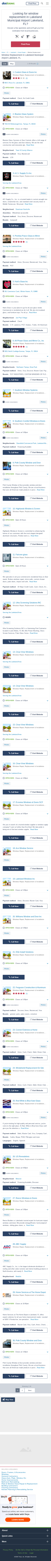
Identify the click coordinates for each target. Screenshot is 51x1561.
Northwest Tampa (22, 367)
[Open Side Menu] (47, 3)
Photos (6, 93)
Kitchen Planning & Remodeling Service (17, 1489)
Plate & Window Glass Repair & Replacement (19, 1484)
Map (12, 64)
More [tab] (4, 1542)
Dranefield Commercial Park (26, 443)
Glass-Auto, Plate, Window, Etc (14, 1478)
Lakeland (13, 52)
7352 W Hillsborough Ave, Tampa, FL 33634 (19, 124)
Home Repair (22, 52)
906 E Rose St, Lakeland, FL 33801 (17, 83)
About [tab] (4, 1530)
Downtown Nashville (23, 209)
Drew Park (33, 367)
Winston (18, 1179)
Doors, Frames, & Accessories (14, 1472)
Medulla (18, 1276)
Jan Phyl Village (21, 318)
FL (8, 52)
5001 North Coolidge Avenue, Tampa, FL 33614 (21, 351)
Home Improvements (10, 1480)
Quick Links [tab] (7, 1536)
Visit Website (37, 104)
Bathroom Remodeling (10, 1482)
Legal (31, 1553)
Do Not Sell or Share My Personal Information (32, 1550)
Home (3, 52)
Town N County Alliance (24, 150)
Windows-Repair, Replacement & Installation (28, 75)
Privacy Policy (8, 1550)
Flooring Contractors (10, 1488)
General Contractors (10, 1476)
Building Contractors (10, 1486)
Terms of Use (22, 1553)
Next (29, 1390)
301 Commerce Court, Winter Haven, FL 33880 (20, 291)
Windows (5, 1474)
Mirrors (47, 557)
